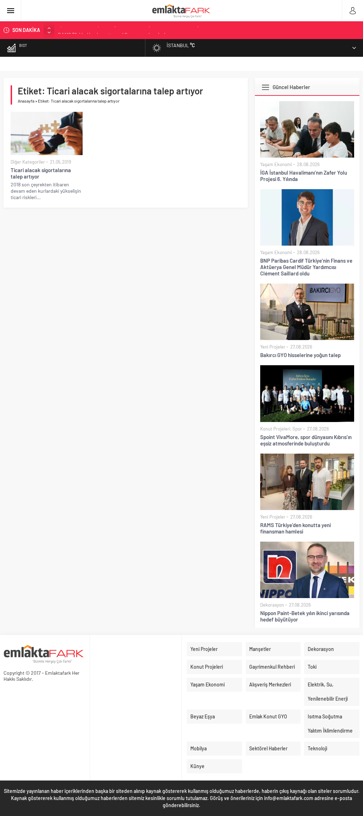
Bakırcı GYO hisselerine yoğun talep (300, 355)
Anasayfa (26, 100)
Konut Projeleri (275, 429)
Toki (312, 667)
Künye (197, 766)
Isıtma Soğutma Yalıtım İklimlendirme (330, 723)
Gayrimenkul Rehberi (272, 667)
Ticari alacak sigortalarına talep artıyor (41, 173)
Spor (297, 429)
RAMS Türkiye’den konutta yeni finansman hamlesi (111, 30)
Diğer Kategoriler (28, 162)
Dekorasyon (272, 605)
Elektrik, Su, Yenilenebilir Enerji (328, 691)
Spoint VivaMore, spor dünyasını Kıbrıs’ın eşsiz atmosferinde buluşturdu (306, 440)
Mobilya (198, 748)
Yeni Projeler (272, 347)
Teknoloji (317, 748)
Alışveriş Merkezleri (270, 684)
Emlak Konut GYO (268, 716)
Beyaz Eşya (202, 716)
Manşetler (260, 649)
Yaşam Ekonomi (276, 164)
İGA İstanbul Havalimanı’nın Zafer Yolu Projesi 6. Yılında (303, 175)
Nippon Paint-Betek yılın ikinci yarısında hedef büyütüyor (305, 616)
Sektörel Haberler (268, 748)
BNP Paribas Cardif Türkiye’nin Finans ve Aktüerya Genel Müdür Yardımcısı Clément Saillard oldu (306, 266)
